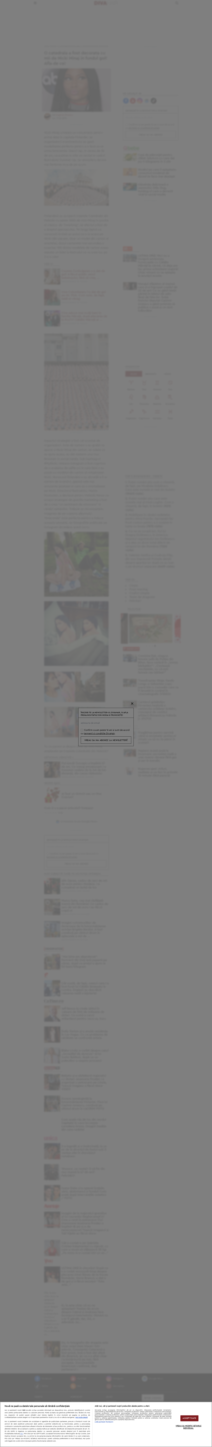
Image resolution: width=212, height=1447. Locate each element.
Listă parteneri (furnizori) (104, 1422)
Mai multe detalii (81, 1417)
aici (21, 1433)
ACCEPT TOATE (189, 1418)
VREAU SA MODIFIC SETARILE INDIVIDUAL (188, 1427)
